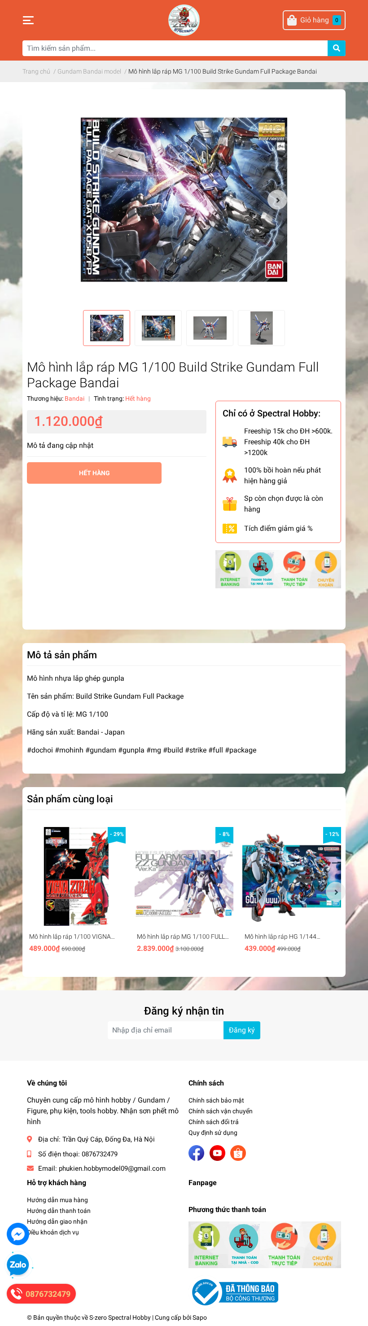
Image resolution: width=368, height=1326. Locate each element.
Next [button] (277, 200)
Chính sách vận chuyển (220, 1111)
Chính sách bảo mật (216, 1100)
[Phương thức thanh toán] (278, 569)
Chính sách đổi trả (213, 1121)
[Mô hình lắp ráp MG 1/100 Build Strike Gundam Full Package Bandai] (184, 199)
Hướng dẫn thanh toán (59, 1210)
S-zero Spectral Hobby (120, 1317)
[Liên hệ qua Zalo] (18, 1265)
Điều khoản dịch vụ (53, 1232)
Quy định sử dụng (212, 1132)
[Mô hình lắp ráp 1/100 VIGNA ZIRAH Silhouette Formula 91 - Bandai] (76, 876)
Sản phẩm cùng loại (70, 799)
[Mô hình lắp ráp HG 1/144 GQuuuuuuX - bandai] (291, 876)
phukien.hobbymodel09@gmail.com (112, 1168)
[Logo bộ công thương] (233, 1291)
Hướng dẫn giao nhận (57, 1221)
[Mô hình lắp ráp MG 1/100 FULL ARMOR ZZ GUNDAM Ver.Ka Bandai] (184, 876)
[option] (184, 199)
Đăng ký (242, 1030)
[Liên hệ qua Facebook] (18, 1234)
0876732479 (100, 1154)
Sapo (200, 1317)
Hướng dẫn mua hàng (57, 1199)
